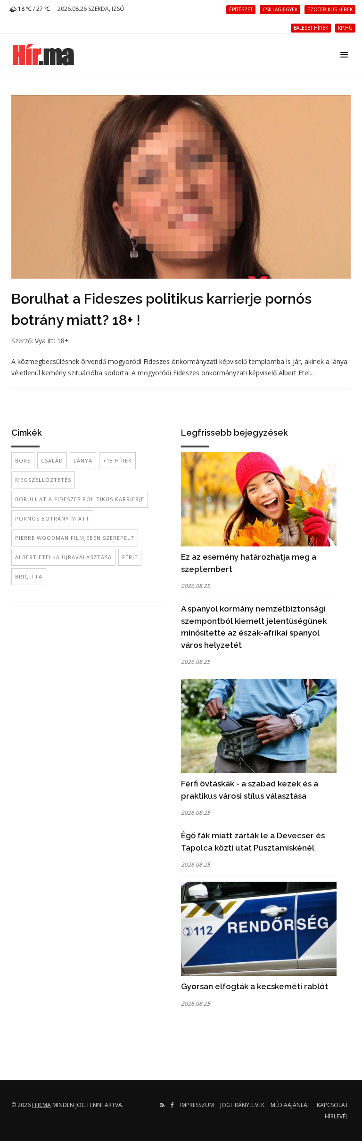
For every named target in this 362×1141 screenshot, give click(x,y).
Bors (23, 460)
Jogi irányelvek (242, 1105)
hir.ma (41, 1105)
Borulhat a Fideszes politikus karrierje (79, 499)
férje (130, 557)
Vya (40, 340)
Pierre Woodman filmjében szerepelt (74, 537)
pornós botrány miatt (52, 518)
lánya (83, 460)
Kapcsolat (332, 1105)
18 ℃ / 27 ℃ (33, 9)
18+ (63, 340)
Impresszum (197, 1105)
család (52, 460)
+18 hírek (117, 460)
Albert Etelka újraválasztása (63, 557)
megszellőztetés (43, 479)
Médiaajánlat (291, 1105)
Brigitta (28, 576)
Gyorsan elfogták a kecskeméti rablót (254, 986)
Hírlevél (336, 1116)
